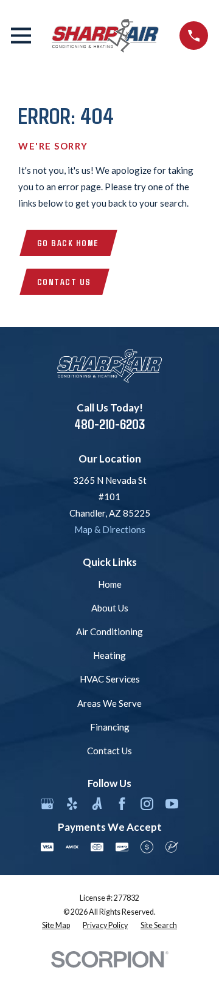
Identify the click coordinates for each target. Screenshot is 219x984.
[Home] (105, 36)
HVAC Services (110, 678)
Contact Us (64, 281)
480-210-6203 (109, 424)
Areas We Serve (109, 703)
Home (110, 584)
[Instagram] (147, 803)
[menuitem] (56, 926)
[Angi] (97, 803)
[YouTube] (171, 803)
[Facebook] (122, 803)
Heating (109, 655)
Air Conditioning (109, 631)
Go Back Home (68, 242)
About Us (109, 607)
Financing (110, 726)
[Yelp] (72, 803)
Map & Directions (109, 529)
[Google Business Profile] (47, 803)
